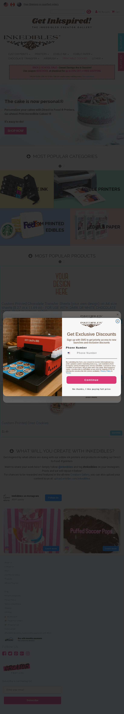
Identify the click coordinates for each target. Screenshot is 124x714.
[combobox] (70, 353)
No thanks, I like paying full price (91, 389)
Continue (91, 379)
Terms (68, 373)
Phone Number (76, 347)
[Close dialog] (117, 321)
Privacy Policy (105, 371)
